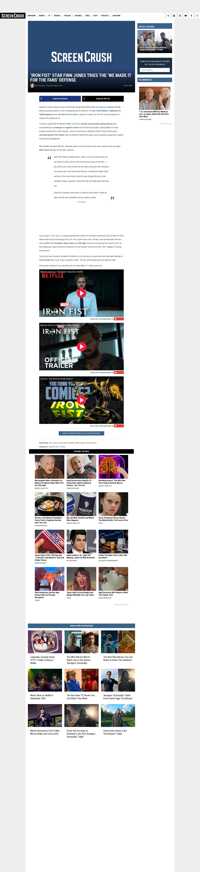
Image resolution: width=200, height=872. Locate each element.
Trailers (67, 16)
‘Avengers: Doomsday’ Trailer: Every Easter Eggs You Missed (117, 697)
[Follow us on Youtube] (185, 16)
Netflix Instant (80, 443)
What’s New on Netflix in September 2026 (41, 697)
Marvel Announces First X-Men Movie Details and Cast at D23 (44, 732)
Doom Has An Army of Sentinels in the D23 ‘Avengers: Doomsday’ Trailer (81, 733)
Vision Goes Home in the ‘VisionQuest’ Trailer (115, 732)
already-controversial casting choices (96, 124)
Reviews (57, 16)
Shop (95, 16)
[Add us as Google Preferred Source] (174, 16)
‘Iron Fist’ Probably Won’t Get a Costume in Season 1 (81, 433)
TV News (62, 447)
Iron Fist (60, 443)
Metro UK (43, 150)
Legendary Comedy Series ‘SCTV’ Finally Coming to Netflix (42, 660)
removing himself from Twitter (52, 135)
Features (78, 16)
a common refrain (113, 107)
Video (87, 16)
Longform (31, 16)
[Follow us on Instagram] (180, 16)
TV (49, 16)
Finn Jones (72, 114)
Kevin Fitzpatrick (40, 86)
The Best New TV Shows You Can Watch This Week (81, 697)
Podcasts (105, 16)
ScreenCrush (105, 319)
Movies (42, 16)
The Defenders (91, 443)
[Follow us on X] (197, 16)
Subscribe (116, 16)
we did (46, 146)
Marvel (66, 443)
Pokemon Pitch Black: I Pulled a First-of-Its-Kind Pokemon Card (153, 49)
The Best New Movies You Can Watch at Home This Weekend (118, 658)
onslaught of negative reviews (66, 127)
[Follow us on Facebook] (191, 16)
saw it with (96, 111)
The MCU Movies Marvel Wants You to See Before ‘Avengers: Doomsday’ (79, 660)
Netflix (72, 443)
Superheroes (53, 447)
